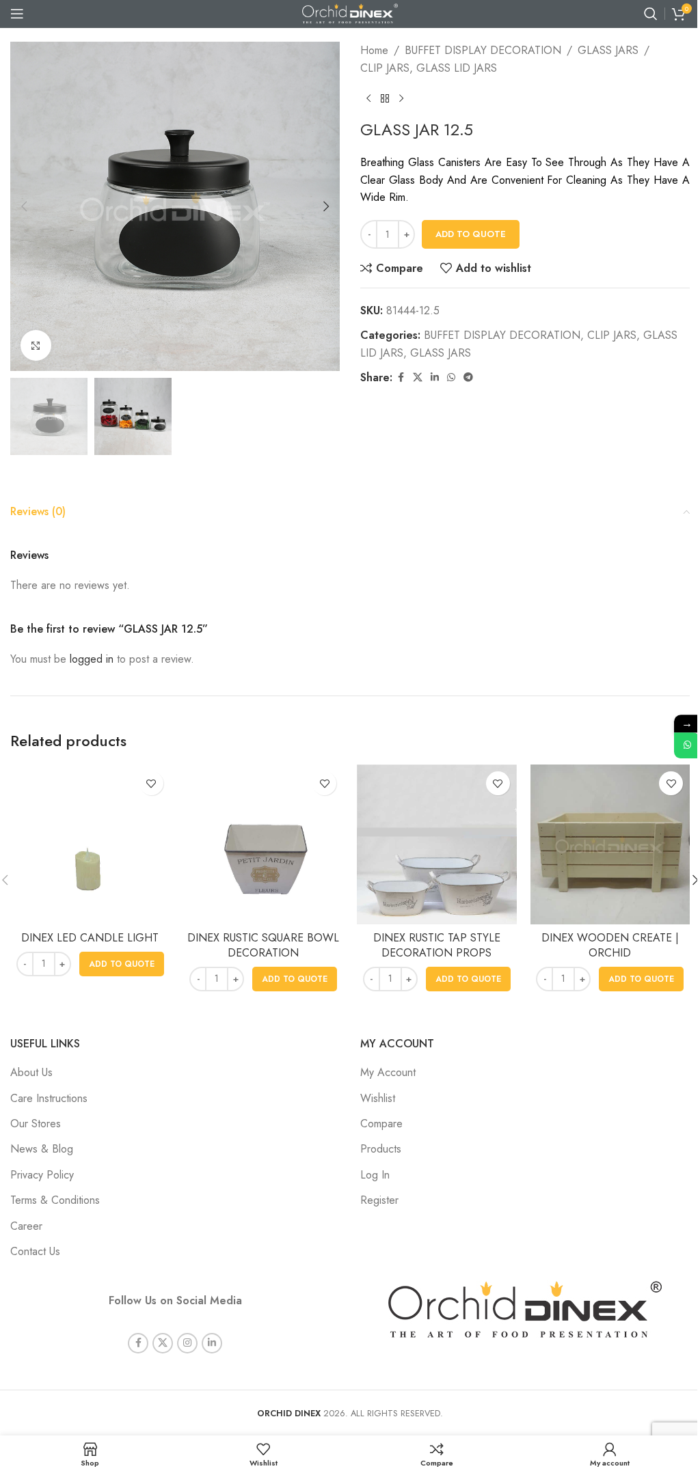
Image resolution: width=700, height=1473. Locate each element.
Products (380, 1149)
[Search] (650, 13)
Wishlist (377, 1098)
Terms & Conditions (55, 1200)
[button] (24, 206)
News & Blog (41, 1149)
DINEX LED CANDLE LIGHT (90, 938)
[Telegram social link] (468, 377)
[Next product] (401, 98)
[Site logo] (350, 12)
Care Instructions (49, 1098)
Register (379, 1200)
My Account (388, 1072)
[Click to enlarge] (36, 345)
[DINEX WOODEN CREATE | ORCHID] (610, 844)
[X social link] (418, 377)
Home (374, 50)
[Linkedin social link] (435, 377)
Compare (381, 1123)
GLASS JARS (608, 50)
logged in (91, 659)
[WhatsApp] (687, 745)
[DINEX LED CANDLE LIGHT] (90, 844)
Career (26, 1226)
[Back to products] (385, 98)
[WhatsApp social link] (451, 377)
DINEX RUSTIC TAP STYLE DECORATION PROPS (436, 945)
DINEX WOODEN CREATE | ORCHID (610, 945)
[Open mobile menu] (17, 13)
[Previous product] (368, 98)
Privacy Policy (42, 1175)
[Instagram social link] (187, 1343)
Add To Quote (470, 234)
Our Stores (35, 1123)
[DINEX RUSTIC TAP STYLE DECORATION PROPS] (437, 844)
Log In (375, 1175)
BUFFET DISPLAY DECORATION (483, 50)
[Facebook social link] (400, 377)
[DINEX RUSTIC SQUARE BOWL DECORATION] (264, 844)
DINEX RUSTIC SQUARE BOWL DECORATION (263, 945)
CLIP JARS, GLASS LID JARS (428, 68)
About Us (31, 1072)
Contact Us (35, 1251)
